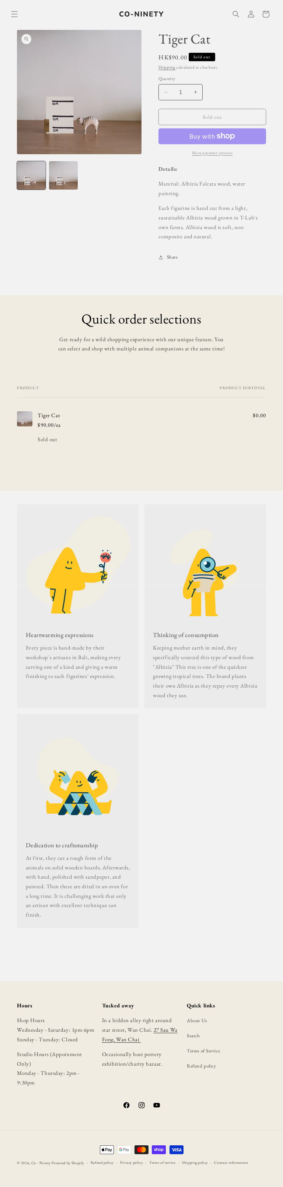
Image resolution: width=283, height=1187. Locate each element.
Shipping (166, 67)
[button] (14, 14)
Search (193, 1035)
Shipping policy (195, 1162)
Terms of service (162, 1162)
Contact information (231, 1162)
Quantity (166, 79)
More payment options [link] (212, 152)
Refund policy (201, 1066)
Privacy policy (131, 1162)
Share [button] (172, 257)
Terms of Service (203, 1051)
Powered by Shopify (68, 1162)
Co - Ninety (41, 1162)
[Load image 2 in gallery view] (63, 175)
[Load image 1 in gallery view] (31, 175)
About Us (197, 1020)
